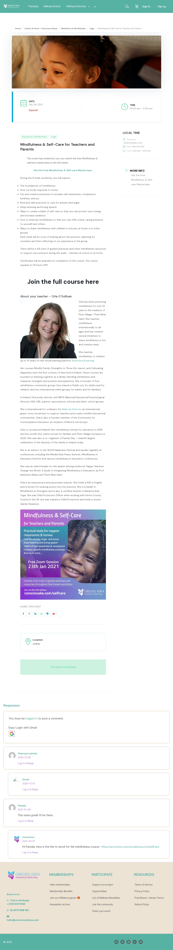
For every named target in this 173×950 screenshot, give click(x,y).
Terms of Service (143, 884)
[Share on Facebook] (23, 614)
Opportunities (99, 891)
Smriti (25, 779)
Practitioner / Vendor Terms (149, 897)
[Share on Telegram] (47, 614)
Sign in (146, 6)
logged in (32, 718)
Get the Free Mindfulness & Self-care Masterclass (142, 180)
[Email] (53, 614)
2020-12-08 (24, 757)
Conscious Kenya (21, 942)
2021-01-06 (24, 809)
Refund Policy (141, 904)
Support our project (102, 884)
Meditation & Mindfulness (73, 28)
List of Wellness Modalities (106, 897)
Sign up (162, 6)
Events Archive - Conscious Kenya (41, 28)
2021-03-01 (28, 841)
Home (18, 28)
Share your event (101, 911)
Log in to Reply (26, 763)
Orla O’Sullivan (62, 296)
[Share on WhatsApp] (41, 614)
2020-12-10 (28, 783)
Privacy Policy (142, 891)
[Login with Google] (12, 734)
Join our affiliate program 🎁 (65, 897)
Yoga (92, 28)
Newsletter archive (60, 904)
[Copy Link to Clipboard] (60, 614)
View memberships (60, 884)
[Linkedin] (35, 614)
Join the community (102, 904)
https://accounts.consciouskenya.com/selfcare (130, 846)
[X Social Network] (29, 614)
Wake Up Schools (71, 409)
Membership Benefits (61, 891)
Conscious (28, 837)
